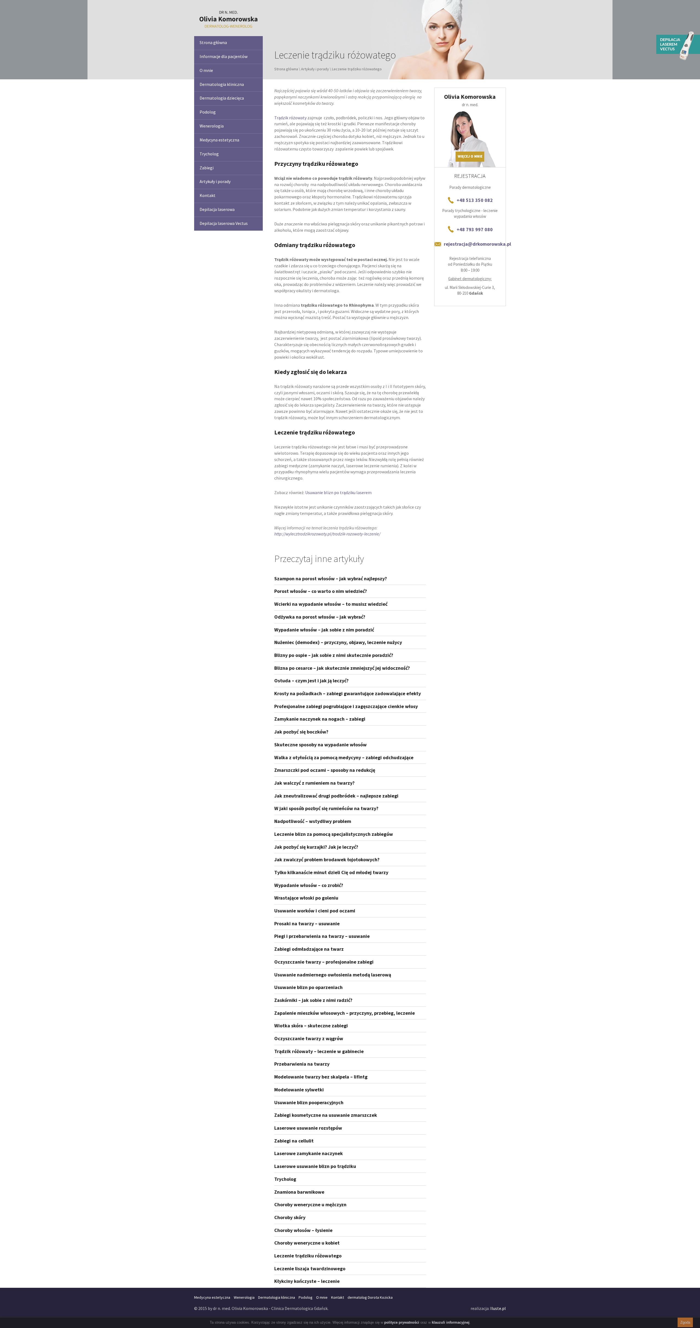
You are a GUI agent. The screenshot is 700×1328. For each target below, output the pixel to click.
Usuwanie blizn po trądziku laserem (338, 492)
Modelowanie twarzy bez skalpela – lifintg (321, 1077)
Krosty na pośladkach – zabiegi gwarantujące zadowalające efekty (347, 693)
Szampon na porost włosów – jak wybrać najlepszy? (330, 578)
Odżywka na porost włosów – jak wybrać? (319, 617)
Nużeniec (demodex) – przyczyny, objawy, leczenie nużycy (338, 642)
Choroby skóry (289, 1217)
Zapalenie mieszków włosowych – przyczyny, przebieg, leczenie (344, 1013)
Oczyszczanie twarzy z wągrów (308, 1038)
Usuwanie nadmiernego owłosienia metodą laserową (332, 975)
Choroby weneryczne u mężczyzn (310, 1204)
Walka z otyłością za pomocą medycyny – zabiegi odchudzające (343, 757)
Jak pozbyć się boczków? (301, 732)
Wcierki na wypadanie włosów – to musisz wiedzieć (330, 604)
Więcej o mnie (470, 156)
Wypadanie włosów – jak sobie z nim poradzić (324, 630)
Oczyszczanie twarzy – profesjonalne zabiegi (324, 962)
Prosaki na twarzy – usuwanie (307, 923)
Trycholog (209, 153)
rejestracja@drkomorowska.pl (477, 244)
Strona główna (213, 42)
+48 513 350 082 (475, 200)
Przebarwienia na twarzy (301, 1064)
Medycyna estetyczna (219, 140)
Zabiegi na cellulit (294, 1141)
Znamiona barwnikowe (299, 1192)
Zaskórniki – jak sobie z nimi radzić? (313, 1000)
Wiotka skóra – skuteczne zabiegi (311, 1025)
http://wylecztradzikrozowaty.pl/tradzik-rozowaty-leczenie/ (327, 534)
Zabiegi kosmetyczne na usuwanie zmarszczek (325, 1115)
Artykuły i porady (215, 181)
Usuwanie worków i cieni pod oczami (314, 910)
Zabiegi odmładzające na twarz (309, 949)
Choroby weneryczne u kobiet (307, 1243)
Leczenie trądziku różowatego (308, 1255)
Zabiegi (207, 167)
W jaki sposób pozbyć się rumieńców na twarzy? (326, 808)
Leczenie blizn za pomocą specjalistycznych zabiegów (333, 834)
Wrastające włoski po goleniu (306, 898)
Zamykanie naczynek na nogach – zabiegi (319, 719)
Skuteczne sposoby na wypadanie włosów (320, 744)
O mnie (206, 70)
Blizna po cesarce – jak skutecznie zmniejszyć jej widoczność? (342, 668)
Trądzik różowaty (290, 117)
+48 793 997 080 (475, 229)
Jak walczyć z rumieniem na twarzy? (314, 783)
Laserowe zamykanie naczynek (308, 1153)
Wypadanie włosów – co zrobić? (308, 885)
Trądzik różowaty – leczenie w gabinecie (319, 1051)
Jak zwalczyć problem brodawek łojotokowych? (327, 859)
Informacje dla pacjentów (223, 56)
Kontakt (207, 195)
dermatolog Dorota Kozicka (370, 1297)
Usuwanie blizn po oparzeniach (308, 987)
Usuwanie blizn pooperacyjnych (308, 1102)
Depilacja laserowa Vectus (224, 223)
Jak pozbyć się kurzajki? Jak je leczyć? (316, 847)
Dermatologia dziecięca (222, 98)
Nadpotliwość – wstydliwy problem (312, 821)
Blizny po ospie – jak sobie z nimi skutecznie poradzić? (333, 655)
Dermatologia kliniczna (222, 84)
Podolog (208, 112)
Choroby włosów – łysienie (303, 1230)
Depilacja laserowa (217, 209)
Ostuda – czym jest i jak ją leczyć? (311, 680)
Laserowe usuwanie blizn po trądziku (315, 1166)
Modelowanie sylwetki (299, 1089)
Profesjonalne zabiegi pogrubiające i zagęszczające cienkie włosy (346, 706)
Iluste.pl (498, 1308)
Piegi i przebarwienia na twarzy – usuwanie (322, 936)
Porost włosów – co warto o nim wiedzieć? (320, 591)
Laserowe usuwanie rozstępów (308, 1128)
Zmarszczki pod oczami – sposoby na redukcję (324, 770)
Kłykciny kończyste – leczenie (307, 1281)
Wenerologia (212, 126)
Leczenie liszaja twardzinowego (309, 1268)
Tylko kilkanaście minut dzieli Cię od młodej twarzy (331, 872)
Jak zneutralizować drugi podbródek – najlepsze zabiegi (336, 796)
